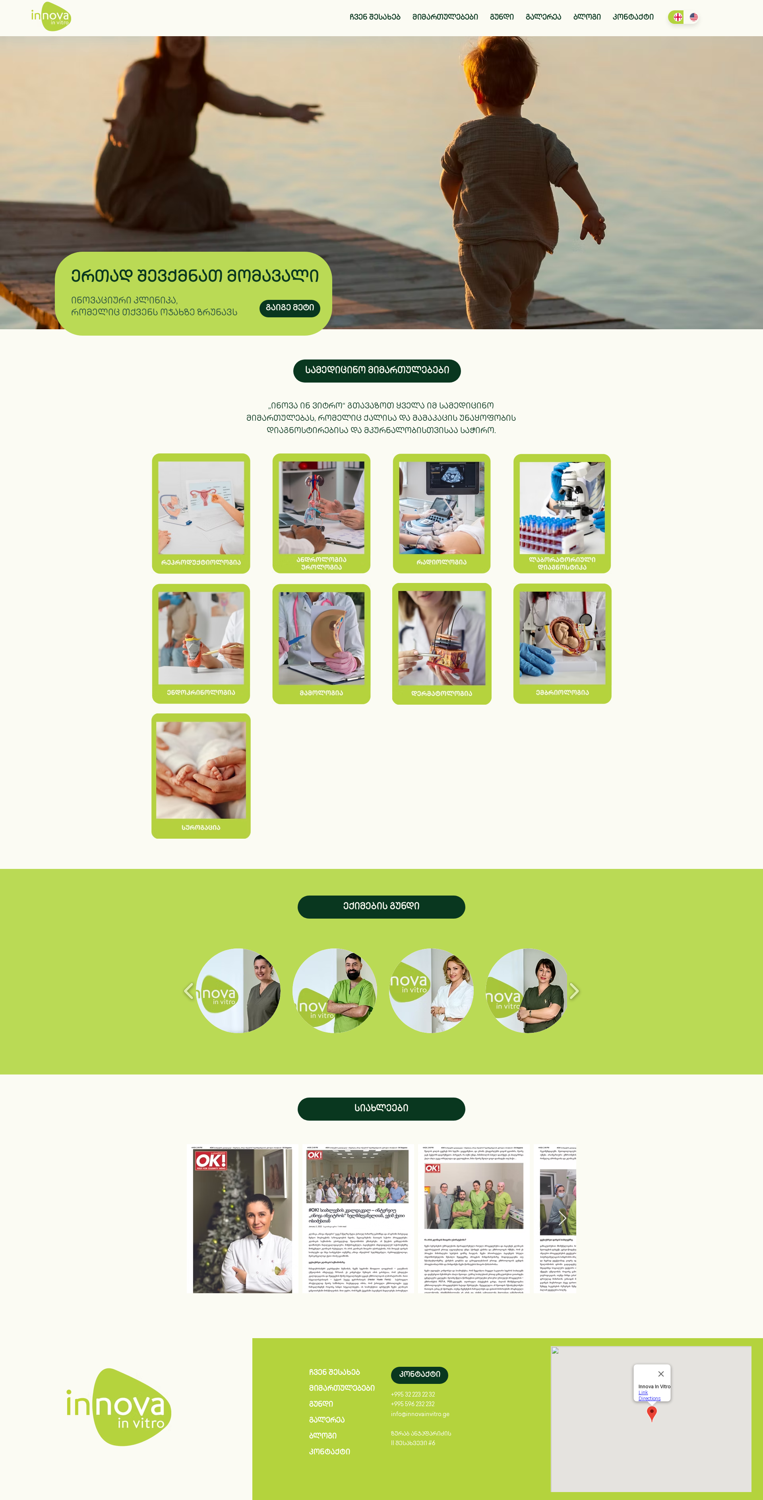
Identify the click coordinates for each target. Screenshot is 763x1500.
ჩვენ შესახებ (334, 1373)
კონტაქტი (329, 1452)
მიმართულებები (338, 1389)
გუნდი (321, 1405)
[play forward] (574, 991)
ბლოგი (323, 1436)
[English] (691, 17)
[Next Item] (562, 1218)
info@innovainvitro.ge (420, 1415)
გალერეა (327, 1420)
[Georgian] (676, 17)
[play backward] (189, 991)
